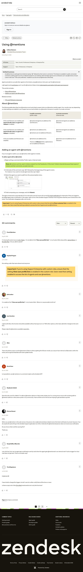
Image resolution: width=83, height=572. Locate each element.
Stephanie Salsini (12, 388)
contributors (14, 85)
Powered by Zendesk (43, 567)
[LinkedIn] (71, 38)
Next (47, 507)
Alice (8, 343)
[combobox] (61, 223)
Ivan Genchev (11, 316)
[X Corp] (74, 38)
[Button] (4, 214)
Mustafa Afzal (5, 242)
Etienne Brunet (11, 411)
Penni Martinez (11, 232)
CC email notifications (54, 195)
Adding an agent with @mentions (15, 93)
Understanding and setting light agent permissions (54, 85)
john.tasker (10, 294)
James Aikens (71, 240)
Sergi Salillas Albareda (13, 444)
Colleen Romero (11, 50)
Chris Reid (19, 485)
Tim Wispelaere (11, 467)
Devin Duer (10, 366)
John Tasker (21, 240)
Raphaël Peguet (11, 255)
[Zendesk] (41, 547)
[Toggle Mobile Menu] (80, 3)
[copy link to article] (79, 38)
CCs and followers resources (13, 100)
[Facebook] (77, 38)
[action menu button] (79, 232)
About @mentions (10, 91)
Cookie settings (41, 562)
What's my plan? (77, 59)
